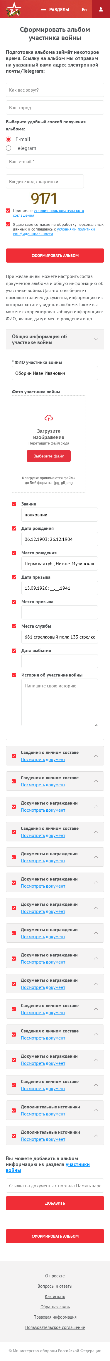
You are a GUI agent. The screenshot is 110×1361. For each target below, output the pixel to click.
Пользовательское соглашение (55, 1327)
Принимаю (48, 213)
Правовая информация (55, 1317)
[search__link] (55, 1185)
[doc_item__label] (14, 756)
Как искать (55, 1296)
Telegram (26, 148)
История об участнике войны (51, 675)
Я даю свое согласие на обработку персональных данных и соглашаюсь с (58, 229)
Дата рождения (37, 528)
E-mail (23, 139)
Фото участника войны (36, 391)
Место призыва (37, 601)
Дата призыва (35, 577)
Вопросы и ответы (55, 1286)
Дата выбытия (36, 650)
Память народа (14, 9)
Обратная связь (55, 1306)
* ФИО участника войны (37, 362)
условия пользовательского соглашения (48, 213)
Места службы (36, 626)
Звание (28, 504)
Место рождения (39, 553)
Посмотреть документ (43, 759)
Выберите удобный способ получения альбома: (46, 125)
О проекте (55, 1276)
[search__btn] (55, 1203)
